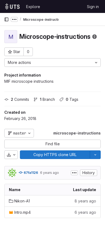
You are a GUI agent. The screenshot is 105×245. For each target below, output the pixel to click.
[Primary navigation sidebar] (6, 19)
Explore (33, 6)
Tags (72, 99)
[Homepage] (12, 6)
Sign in (93, 6)
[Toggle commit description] (74, 172)
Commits (20, 99)
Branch (47, 99)
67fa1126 (30, 173)
